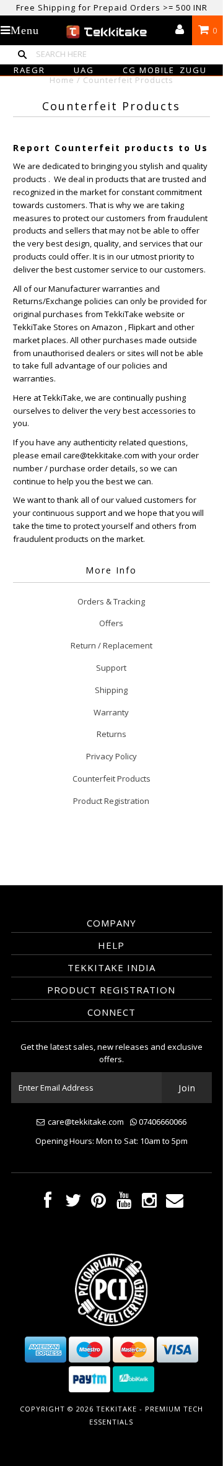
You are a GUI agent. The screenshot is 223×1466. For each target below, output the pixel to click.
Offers (111, 623)
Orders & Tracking (111, 601)
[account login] (179, 30)
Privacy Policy (111, 756)
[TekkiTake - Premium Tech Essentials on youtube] (123, 1203)
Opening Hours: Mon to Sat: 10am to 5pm (111, 1140)
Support (111, 667)
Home (62, 79)
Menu (25, 30)
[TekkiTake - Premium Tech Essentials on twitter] (73, 1203)
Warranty (111, 712)
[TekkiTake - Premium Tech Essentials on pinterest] (98, 1203)
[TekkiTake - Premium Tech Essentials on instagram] (149, 1203)
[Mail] (174, 1203)
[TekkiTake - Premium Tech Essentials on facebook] (47, 1203)
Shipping (111, 690)
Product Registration (111, 800)
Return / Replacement (111, 645)
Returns (111, 734)
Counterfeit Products (111, 778)
